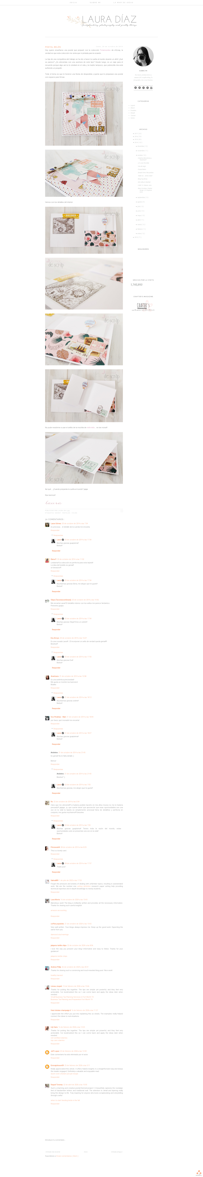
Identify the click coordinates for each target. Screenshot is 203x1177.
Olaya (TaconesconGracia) (61, 600)
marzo (139, 224)
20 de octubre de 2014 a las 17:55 (78, 657)
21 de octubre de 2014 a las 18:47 (78, 733)
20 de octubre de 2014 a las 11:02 (70, 559)
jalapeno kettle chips (58, 945)
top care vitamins (57, 1040)
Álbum (133, 108)
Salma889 (54, 880)
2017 (136, 133)
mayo (139, 215)
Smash (133, 113)
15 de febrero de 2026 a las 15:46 (76, 986)
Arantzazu (55, 676)
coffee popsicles (57, 924)
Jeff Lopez (55, 1051)
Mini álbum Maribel (144, 182)
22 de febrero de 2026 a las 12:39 (73, 1051)
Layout (133, 105)
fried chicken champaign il (61, 1010)
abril (139, 220)
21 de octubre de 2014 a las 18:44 (80, 717)
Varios (133, 118)
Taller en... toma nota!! (145, 176)
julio (139, 206)
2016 (136, 136)
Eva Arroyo (55, 638)
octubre (140, 155)
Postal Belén (142, 169)
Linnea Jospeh (56, 986)
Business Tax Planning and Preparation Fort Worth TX (72, 999)
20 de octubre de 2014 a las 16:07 (73, 638)
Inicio (86, 1152)
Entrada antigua (116, 1152)
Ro (52, 802)
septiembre (141, 197)
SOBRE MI (95, 2)
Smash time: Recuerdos (145, 172)
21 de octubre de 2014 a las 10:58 (72, 676)
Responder (55, 530)
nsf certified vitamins (59, 1038)
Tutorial (133, 115)
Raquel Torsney (57, 1085)
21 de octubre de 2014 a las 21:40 (72, 752)
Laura (59, 540)
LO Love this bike (143, 163)
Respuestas (58, 535)
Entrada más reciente (53, 1152)
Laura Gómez (56, 523)
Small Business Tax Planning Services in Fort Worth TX (72, 997)
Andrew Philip (56, 967)
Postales (66, 513)
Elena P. (54, 559)
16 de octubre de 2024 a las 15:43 (74, 900)
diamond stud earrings (60, 934)
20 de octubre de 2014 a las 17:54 (78, 540)
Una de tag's (142, 166)
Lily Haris (54, 1027)
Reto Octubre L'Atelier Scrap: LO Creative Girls (145, 190)
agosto (139, 202)
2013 (136, 237)
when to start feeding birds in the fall (65, 1100)
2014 (136, 142)
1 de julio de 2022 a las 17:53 (70, 880)
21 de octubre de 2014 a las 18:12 (78, 697)
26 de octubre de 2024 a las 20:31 (75, 967)
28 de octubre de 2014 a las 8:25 (73, 847)
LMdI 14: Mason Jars (145, 185)
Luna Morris (55, 900)
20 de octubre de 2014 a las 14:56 (85, 600)
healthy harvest (57, 975)
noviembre (141, 151)
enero (139, 233)
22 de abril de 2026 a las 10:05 (75, 1085)
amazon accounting (58, 910)
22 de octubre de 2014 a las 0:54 (66, 802)
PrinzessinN (55, 847)
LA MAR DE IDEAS (123, 2)
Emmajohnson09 (57, 1065)
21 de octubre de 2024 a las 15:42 (78, 924)
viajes (74, 513)
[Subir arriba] (198, 1172)
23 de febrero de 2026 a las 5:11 (77, 1065)
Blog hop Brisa (142, 179)
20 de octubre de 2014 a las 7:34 (75, 523)
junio (139, 211)
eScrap (58, 513)
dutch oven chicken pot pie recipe (64, 1074)
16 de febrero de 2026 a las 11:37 (84, 1010)
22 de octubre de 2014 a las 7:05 (77, 785)
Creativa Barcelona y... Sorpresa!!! (145, 159)
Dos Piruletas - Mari (58, 717)
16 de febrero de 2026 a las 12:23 (71, 1027)
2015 (136, 139)
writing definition (84, 886)
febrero (139, 229)
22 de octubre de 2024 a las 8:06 (80, 945)
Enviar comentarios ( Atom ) (67, 1156)
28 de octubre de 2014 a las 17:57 (78, 863)
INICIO (73, 2)
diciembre (140, 146)
